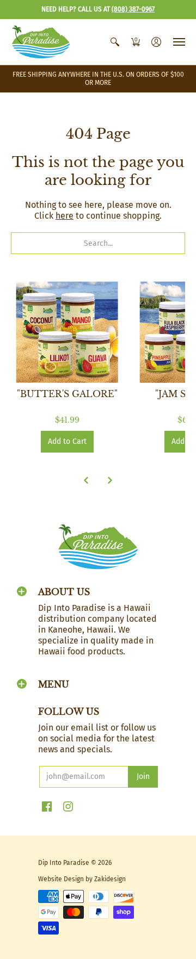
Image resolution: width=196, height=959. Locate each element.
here (65, 216)
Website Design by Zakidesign (82, 879)
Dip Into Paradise (63, 863)
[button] (115, 42)
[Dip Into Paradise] (41, 42)
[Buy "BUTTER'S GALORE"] (67, 332)
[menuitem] (115, 42)
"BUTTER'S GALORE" (67, 393)
